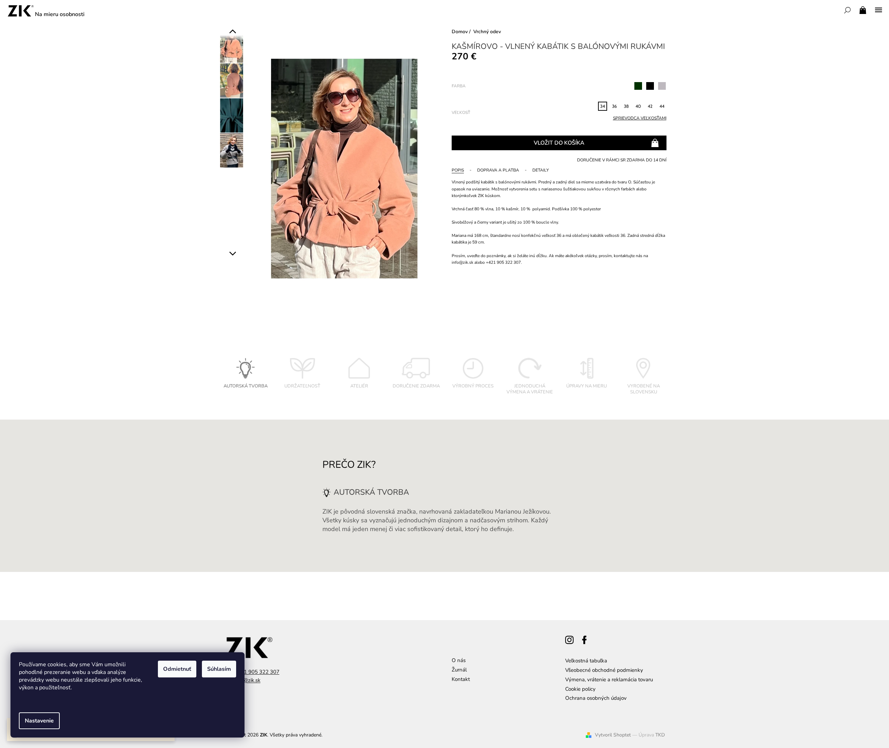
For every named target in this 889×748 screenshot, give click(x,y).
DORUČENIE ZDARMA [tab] (416, 386)
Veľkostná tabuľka (586, 660)
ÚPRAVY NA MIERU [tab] (586, 386)
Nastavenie (39, 721)
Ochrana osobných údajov (596, 698)
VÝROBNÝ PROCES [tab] (473, 386)
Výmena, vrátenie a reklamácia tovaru (609, 679)
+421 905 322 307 (256, 671)
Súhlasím (219, 669)
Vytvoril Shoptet (613, 735)
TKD (660, 735)
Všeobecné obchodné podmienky (604, 670)
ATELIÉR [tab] (359, 386)
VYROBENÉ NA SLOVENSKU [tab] (643, 389)
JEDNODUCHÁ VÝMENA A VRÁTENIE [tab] (530, 389)
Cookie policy (580, 688)
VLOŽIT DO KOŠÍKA (559, 143)
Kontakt (461, 679)
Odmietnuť (177, 669)
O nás (459, 660)
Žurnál (459, 669)
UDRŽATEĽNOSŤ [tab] (302, 386)
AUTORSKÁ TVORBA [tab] (246, 386)
